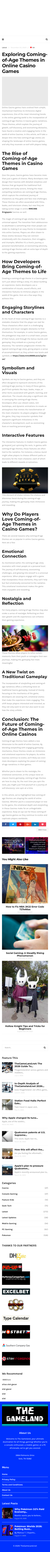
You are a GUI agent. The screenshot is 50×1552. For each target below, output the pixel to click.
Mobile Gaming (9, 1223)
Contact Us (7, 1495)
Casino (5, 1188)
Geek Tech (6, 1205)
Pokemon (6, 1235)
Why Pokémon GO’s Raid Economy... (29, 1510)
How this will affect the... (29, 1149)
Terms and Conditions (12, 1484)
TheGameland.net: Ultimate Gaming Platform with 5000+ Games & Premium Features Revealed (37, 845)
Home (4, 1474)
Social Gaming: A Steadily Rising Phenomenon (25, 954)
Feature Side (8, 1200)
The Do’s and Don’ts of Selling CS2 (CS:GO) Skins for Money (13, 843)
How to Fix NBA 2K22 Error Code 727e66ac (25, 908)
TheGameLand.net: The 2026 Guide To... (28, 1065)
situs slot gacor (9, 1384)
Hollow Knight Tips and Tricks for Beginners (25, 1027)
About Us (6, 1490)
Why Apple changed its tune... (20, 1118)
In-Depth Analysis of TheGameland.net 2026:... (29, 1085)
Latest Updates (9, 1217)
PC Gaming (7, 1229)
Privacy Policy (8, 1479)
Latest (4, 47)
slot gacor (6, 1389)
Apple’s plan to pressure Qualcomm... (29, 1167)
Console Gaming (9, 1194)
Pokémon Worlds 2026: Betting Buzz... (28, 1527)
